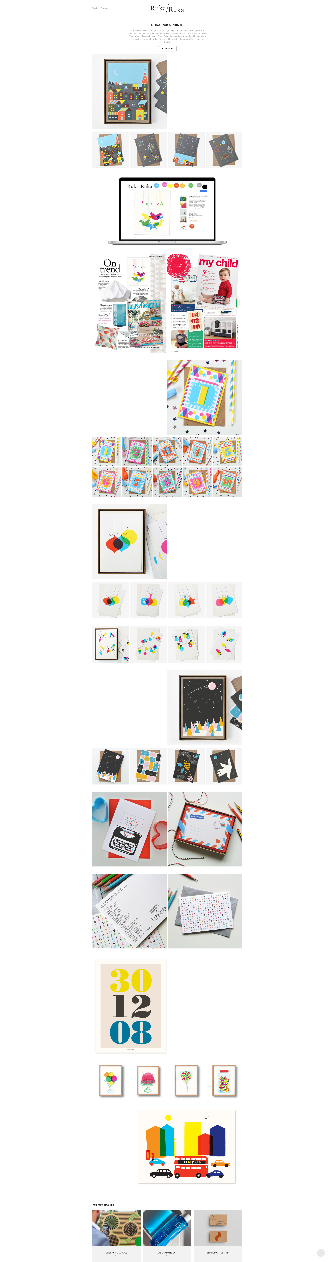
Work (94, 8)
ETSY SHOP (167, 49)
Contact (104, 8)
